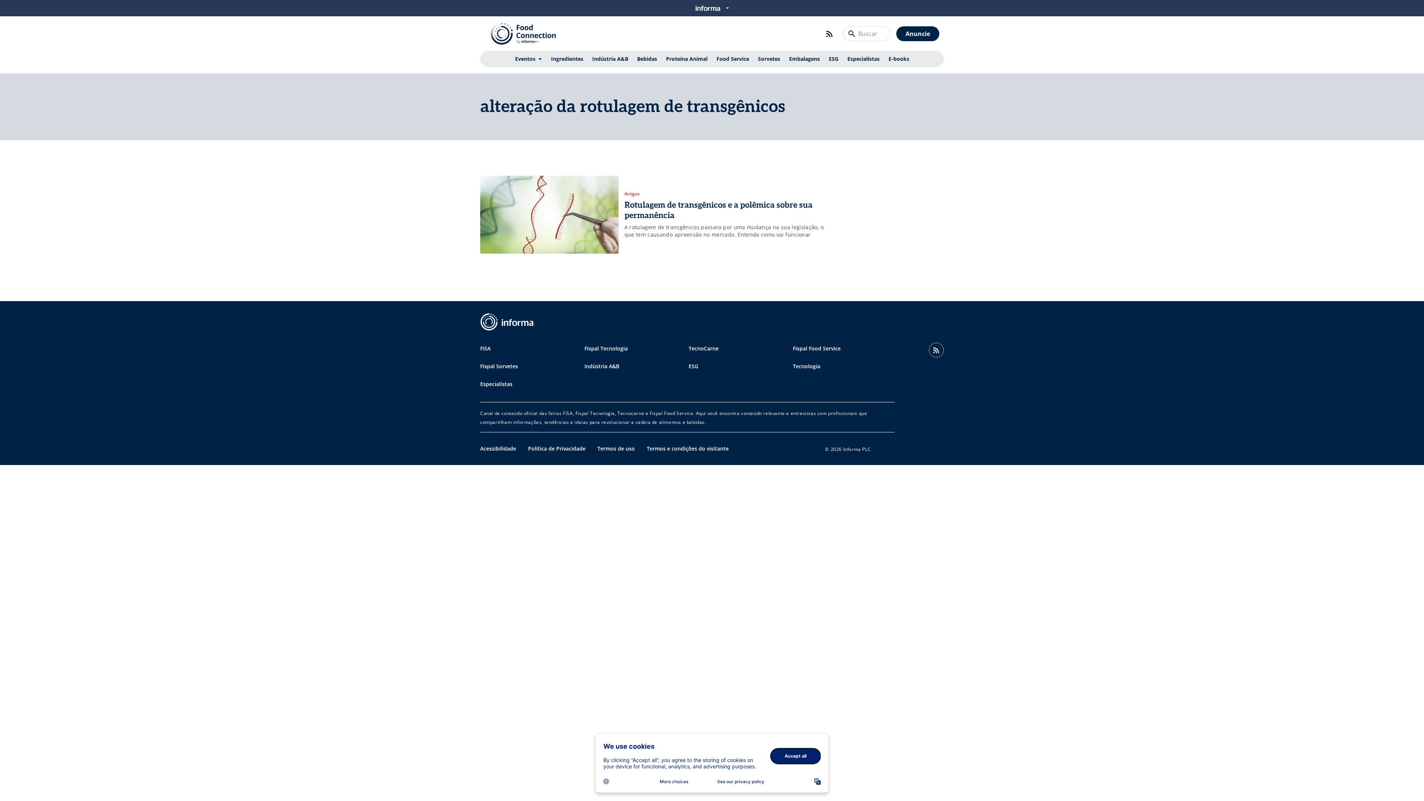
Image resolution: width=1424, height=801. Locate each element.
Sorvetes (769, 58)
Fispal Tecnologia (606, 348)
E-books (899, 58)
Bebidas (647, 58)
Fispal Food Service (817, 348)
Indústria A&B (610, 58)
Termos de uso (616, 448)
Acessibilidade (498, 448)
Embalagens (804, 58)
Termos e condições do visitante (688, 448)
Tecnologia (806, 366)
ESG (833, 58)
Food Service (732, 58)
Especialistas (863, 58)
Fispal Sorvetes (499, 366)
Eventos (525, 58)
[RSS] (829, 33)
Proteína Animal (687, 58)
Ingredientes (567, 58)
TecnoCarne (704, 348)
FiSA (485, 348)
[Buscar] (851, 33)
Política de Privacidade (557, 448)
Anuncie (918, 34)
